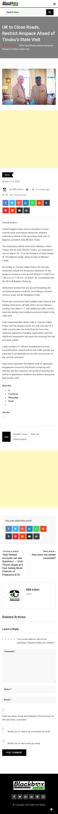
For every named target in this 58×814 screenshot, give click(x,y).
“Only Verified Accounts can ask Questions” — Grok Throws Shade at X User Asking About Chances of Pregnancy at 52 (12, 564)
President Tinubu (20, 434)
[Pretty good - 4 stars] (11, 639)
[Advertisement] (29, 139)
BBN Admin (32, 589)
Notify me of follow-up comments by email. (29, 731)
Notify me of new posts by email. (24, 743)
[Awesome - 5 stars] (13, 639)
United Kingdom (20, 439)
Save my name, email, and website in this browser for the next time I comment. (28, 718)
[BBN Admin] (27, 189)
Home (7, 45)
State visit (35, 434)
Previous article (11, 551)
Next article (48, 551)
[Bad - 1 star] (2, 639)
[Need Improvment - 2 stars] (5, 639)
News (14, 45)
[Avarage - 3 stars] (8, 639)
